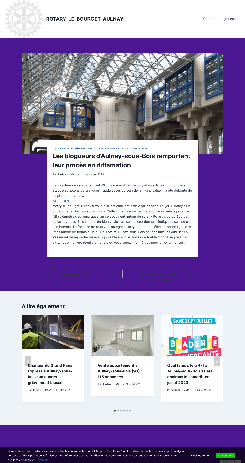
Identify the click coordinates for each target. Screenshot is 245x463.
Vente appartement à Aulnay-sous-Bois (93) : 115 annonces (120, 371)
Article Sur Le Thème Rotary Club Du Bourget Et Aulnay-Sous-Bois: (100, 148)
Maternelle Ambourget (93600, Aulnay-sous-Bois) (81, 274)
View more (42, 459)
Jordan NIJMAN (67, 174)
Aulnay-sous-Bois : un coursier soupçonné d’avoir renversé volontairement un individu (165, 274)
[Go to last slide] (28, 361)
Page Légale (228, 19)
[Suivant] (217, 361)
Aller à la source (65, 201)
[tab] (115, 411)
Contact (209, 19)
